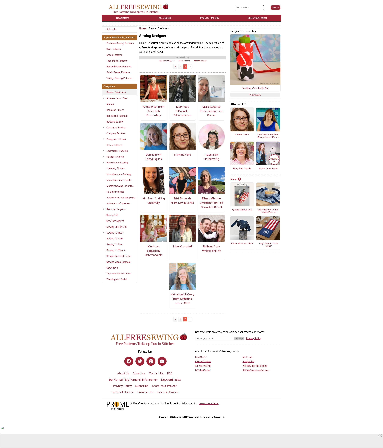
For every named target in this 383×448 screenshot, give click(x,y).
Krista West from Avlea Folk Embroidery (153, 111)
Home (142, 28)
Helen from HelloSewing (211, 157)
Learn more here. (209, 403)
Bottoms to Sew (114, 121)
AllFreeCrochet (203, 361)
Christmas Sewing (115, 127)
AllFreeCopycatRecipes (255, 365)
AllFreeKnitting (203, 365)
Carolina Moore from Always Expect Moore (268, 136)
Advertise (139, 373)
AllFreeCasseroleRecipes (256, 370)
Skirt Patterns (113, 49)
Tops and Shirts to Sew (118, 273)
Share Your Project (164, 386)
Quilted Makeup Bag (242, 210)
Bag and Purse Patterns (118, 66)
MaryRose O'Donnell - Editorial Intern (182, 111)
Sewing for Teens (115, 250)
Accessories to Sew (117, 98)
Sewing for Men (114, 244)
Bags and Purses (115, 110)
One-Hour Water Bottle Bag (255, 88)
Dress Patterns (114, 54)
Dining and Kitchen (116, 139)
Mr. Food (247, 357)
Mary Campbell (182, 246)
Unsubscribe (145, 392)
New (233, 179)
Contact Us (156, 373)
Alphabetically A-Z (166, 61)
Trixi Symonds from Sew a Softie (182, 200)
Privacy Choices (167, 392)
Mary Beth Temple (242, 168)
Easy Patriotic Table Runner (268, 244)
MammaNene (182, 154)
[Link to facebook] (128, 361)
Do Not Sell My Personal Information (133, 379)
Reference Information (118, 203)
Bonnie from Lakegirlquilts (153, 157)
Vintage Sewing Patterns (119, 78)
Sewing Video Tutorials (118, 261)
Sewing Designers (116, 92)
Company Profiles (115, 133)
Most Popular (200, 61)
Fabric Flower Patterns (118, 72)
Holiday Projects (115, 156)
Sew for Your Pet (115, 221)
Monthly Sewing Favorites (120, 186)
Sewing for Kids (114, 238)
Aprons (110, 104)
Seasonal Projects (116, 209)
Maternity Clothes (115, 168)
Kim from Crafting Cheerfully (153, 200)
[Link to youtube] (162, 361)
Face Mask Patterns (116, 60)
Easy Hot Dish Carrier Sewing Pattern (268, 211)
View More (255, 94)
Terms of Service (122, 392)
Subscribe (111, 29)
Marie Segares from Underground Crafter (211, 111)
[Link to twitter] (139, 361)
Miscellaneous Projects (118, 180)
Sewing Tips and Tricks (118, 256)
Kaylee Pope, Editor (268, 168)
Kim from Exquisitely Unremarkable (153, 251)
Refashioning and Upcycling (120, 197)
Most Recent (184, 61)
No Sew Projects (115, 191)
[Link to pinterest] (150, 361)
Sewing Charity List (116, 226)
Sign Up (239, 338)
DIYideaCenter (202, 370)
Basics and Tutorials (116, 115)
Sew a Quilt (112, 215)
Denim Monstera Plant (242, 243)
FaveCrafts (201, 357)
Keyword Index (171, 379)
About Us (123, 373)
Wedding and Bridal (116, 279)
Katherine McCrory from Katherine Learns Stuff (182, 299)
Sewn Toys (112, 267)
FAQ (169, 373)
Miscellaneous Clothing (118, 174)
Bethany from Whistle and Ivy (211, 249)
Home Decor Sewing (117, 162)
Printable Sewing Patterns (120, 43)
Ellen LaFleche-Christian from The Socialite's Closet (211, 203)
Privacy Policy (122, 386)
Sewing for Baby (115, 232)
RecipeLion (248, 361)
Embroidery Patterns (117, 150)
